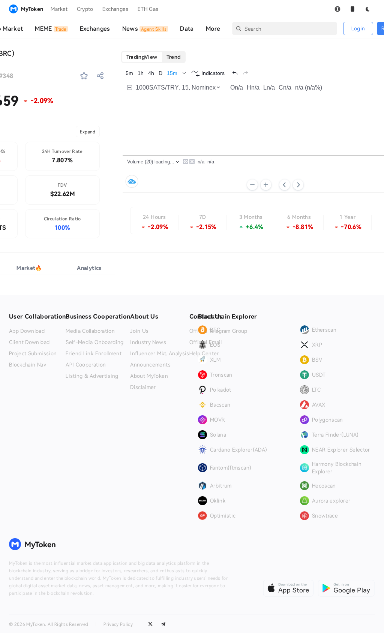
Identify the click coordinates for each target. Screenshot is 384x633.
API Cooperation (86, 364)
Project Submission (33, 353)
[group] (153, 57)
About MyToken (149, 376)
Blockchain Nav (27, 364)
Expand (88, 132)
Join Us (139, 331)
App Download (27, 331)
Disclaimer (143, 387)
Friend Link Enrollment (94, 353)
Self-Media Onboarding (94, 342)
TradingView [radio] (142, 56)
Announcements (150, 364)
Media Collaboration (90, 331)
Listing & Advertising (92, 376)
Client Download (29, 342)
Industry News (148, 342)
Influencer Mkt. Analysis (159, 353)
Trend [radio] (173, 56)
